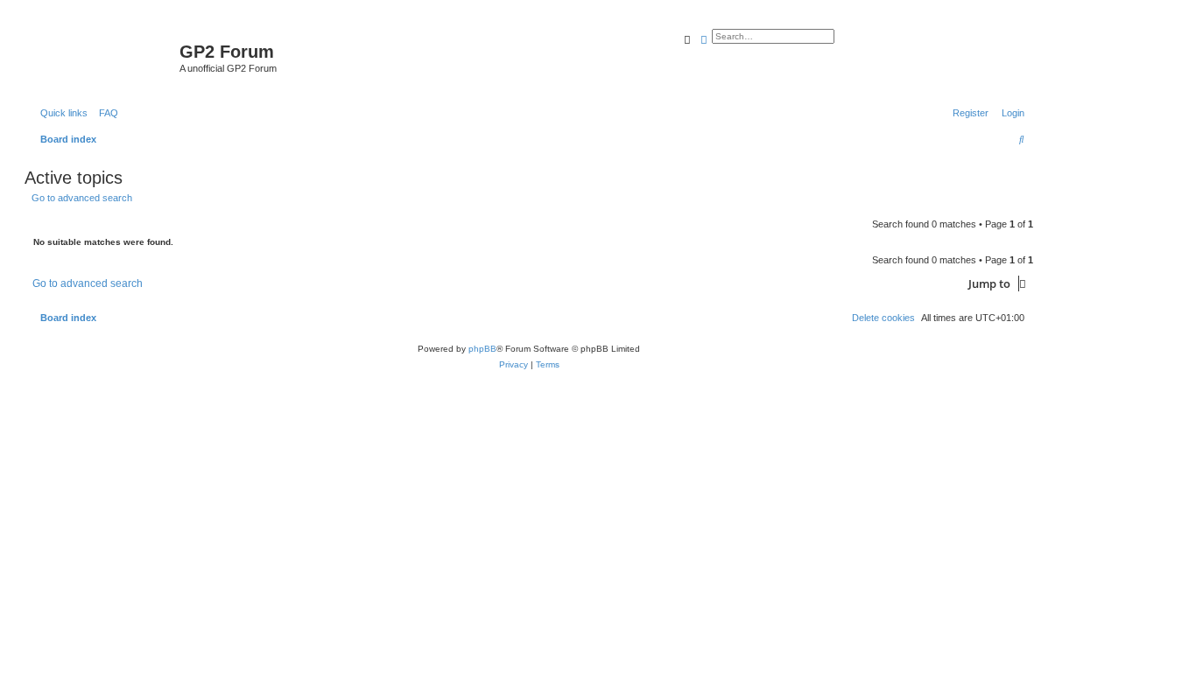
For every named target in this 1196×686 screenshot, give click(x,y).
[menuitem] (105, 112)
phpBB (482, 349)
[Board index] (104, 57)
